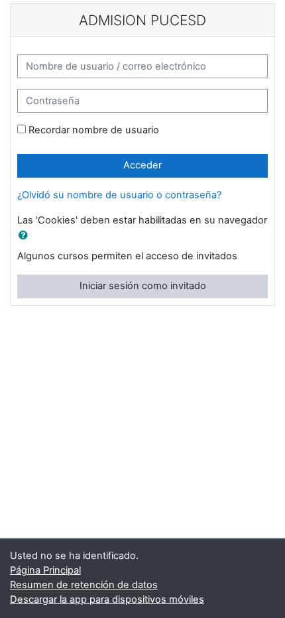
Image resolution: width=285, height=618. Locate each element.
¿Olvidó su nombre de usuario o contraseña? (119, 195)
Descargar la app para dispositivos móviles (107, 599)
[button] (25, 236)
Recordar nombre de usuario (93, 130)
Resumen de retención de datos (84, 585)
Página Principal (45, 570)
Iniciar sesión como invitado (143, 286)
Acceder (142, 165)
